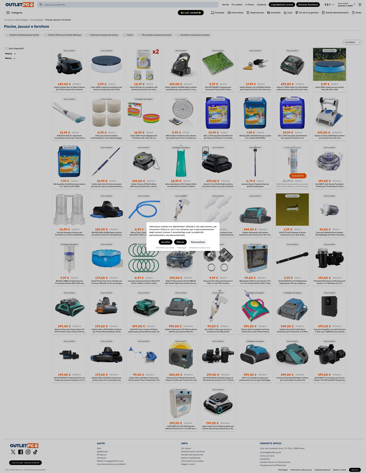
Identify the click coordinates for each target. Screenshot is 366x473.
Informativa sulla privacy (199, 248)
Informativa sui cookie (165, 248)
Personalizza (198, 242)
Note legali (181, 248)
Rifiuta (180, 242)
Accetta (165, 242)
